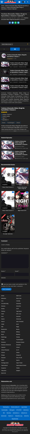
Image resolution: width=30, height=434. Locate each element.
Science (3, 352)
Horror (3, 321)
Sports (18, 360)
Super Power (19, 362)
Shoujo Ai (18, 355)
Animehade (3, 416)
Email (17, 271)
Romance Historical (6, 344)
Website (3, 278)
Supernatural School (21, 365)
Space (2, 360)
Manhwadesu (6, 407)
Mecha (17, 329)
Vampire (18, 370)
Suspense (3, 368)
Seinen (18, 352)
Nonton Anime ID (15, 407)
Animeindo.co (16, 413)
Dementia (18, 303)
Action (2, 295)
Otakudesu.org (18, 416)
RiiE (4, 413)
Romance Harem (20, 342)
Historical (18, 319)
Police (2, 339)
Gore (2, 316)
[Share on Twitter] (13, 22)
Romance (3, 342)
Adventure (3, 298)
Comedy (18, 301)
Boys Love (18, 298)
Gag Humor (19, 311)
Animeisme (26, 410)
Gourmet (18, 316)
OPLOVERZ (19, 410)
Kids (2, 326)
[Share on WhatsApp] (15, 22)
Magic (17, 326)
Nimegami (12, 410)
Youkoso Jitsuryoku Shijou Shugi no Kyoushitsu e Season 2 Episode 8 (21, 154)
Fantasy (3, 311)
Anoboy (3, 395)
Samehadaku (4, 410)
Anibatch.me (24, 413)
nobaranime (13, 385)
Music (2, 334)
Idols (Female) (19, 321)
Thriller (18, 368)
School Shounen (5, 350)
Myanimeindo (15, 418)
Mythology (3, 337)
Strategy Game (4, 362)
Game (2, 313)
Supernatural (4, 365)
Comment (4, 253)
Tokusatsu (3, 370)
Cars (2, 301)
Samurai (3, 347)
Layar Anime (24, 407)
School (18, 122)
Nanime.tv (10, 416)
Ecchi (17, 308)
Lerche (8, 116)
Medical (3, 331)
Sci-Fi (17, 350)
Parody (18, 337)
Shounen (3, 357)
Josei (17, 324)
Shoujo (3, 355)
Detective (18, 306)
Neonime (9, 413)
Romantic (18, 344)
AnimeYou (26, 416)
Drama (3, 122)
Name (3, 271)
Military (18, 331)
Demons (3, 306)
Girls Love (18, 313)
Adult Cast (18, 295)
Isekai (2, 324)
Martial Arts (4, 329)
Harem (2, 319)
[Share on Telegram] (18, 22)
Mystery (18, 334)
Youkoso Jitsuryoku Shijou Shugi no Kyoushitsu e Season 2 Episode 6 (21, 144)
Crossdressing (4, 303)
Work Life (3, 373)
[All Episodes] (15, 49)
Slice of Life (19, 357)
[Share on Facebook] (10, 22)
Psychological (10, 122)
